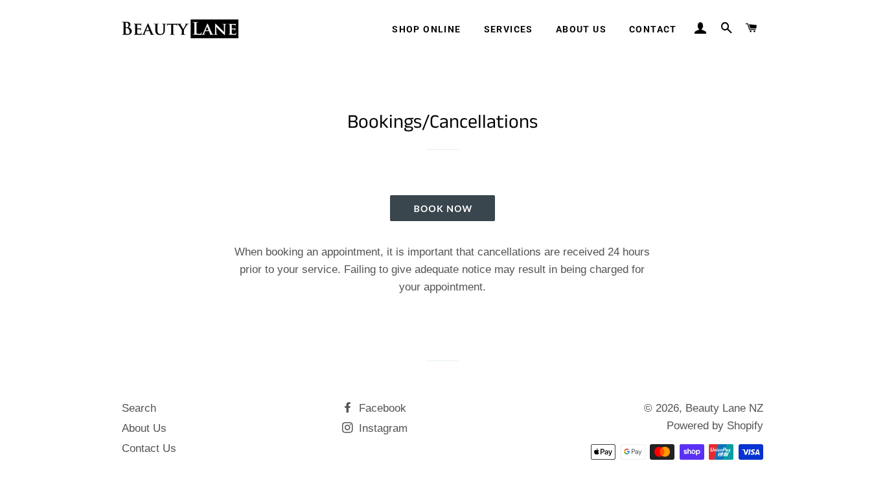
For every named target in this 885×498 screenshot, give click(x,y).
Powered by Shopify (715, 426)
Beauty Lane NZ (724, 408)
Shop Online (426, 29)
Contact (653, 29)
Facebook (381, 408)
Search (139, 408)
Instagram (382, 428)
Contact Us (149, 448)
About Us (581, 29)
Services (508, 29)
